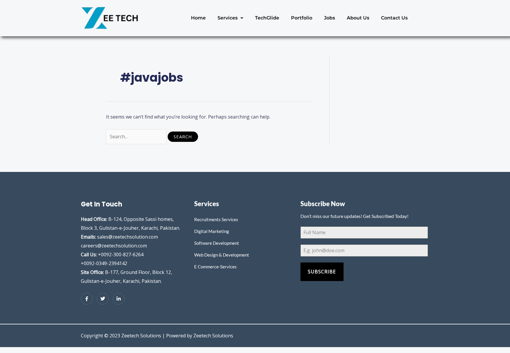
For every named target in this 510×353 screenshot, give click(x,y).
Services (228, 18)
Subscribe (322, 271)
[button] (230, 18)
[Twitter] (103, 299)
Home (198, 18)
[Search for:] (137, 136)
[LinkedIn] (119, 299)
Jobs (329, 18)
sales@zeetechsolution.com (127, 237)
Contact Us (394, 18)
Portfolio (301, 18)
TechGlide (267, 18)
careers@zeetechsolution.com (114, 245)
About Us (358, 18)
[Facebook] (87, 299)
